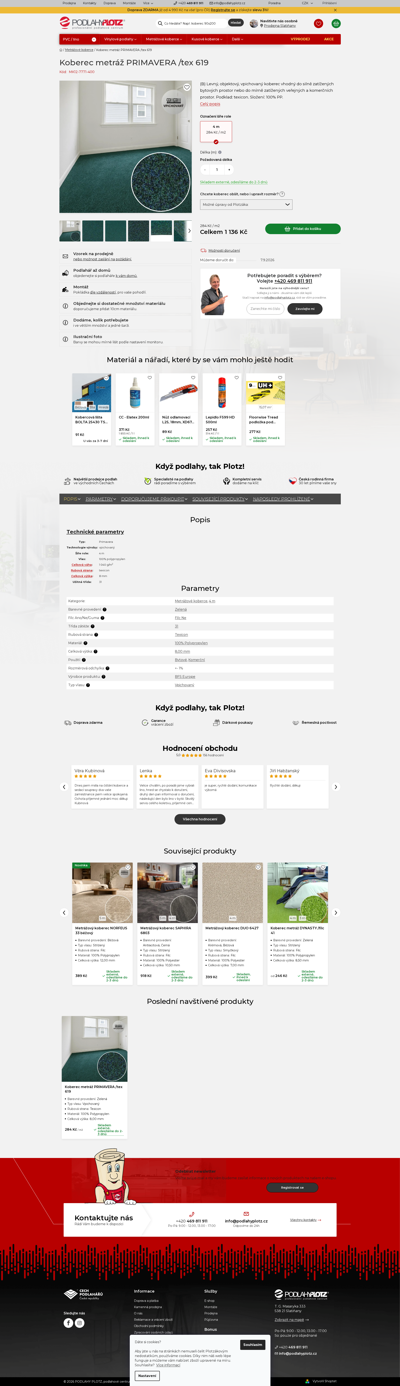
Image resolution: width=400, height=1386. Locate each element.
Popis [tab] (70, 499)
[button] (216, 131)
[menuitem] (79, 39)
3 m (302, 918)
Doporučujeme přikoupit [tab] (152, 499)
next (336, 912)
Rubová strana (81, 570)
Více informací (168, 1365)
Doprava (110, 3)
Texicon (181, 635)
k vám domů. (126, 276)
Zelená (181, 609)
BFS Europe (185, 677)
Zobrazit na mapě (289, 1320)
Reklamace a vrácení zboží (153, 1320)
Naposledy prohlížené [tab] (281, 499)
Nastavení (147, 1376)
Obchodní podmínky (149, 1326)
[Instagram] (79, 1323)
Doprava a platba (146, 1301)
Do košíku (303, 229)
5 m (102, 918)
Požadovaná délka (216, 160)
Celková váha (82, 564)
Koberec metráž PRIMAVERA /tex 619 (93, 1089)
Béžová (80, 407)
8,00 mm (182, 651)
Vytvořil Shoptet (325, 1381)
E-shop (209, 1301)
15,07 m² (265, 407)
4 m (212, 601)
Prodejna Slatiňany (280, 26)
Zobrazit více (200, 819)
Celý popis (210, 103)
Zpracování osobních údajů (153, 1332)
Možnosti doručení (224, 251)
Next (336, 787)
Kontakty (89, 3)
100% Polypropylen (191, 643)
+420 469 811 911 (293, 281)
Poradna (274, 3)
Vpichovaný (184, 685)
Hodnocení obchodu (200, 748)
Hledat (236, 23)
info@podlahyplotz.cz (229, 3)
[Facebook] (68, 1323)
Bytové (181, 660)
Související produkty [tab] (219, 499)
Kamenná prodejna (148, 1307)
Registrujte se (223, 10)
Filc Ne (180, 618)
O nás (138, 1313)
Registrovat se (292, 1187)
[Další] (190, 230)
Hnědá (103, 407)
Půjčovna (211, 1320)
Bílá (92, 407)
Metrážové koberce (191, 601)
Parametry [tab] (99, 499)
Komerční (196, 660)
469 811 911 (190, 3)
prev (64, 912)
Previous (64, 787)
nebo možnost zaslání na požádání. (102, 259)
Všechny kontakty (303, 1220)
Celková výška (81, 576)
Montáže (129, 3)
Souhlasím (252, 1345)
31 (176, 626)
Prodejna (69, 3)
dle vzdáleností (103, 292)
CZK (305, 3)
